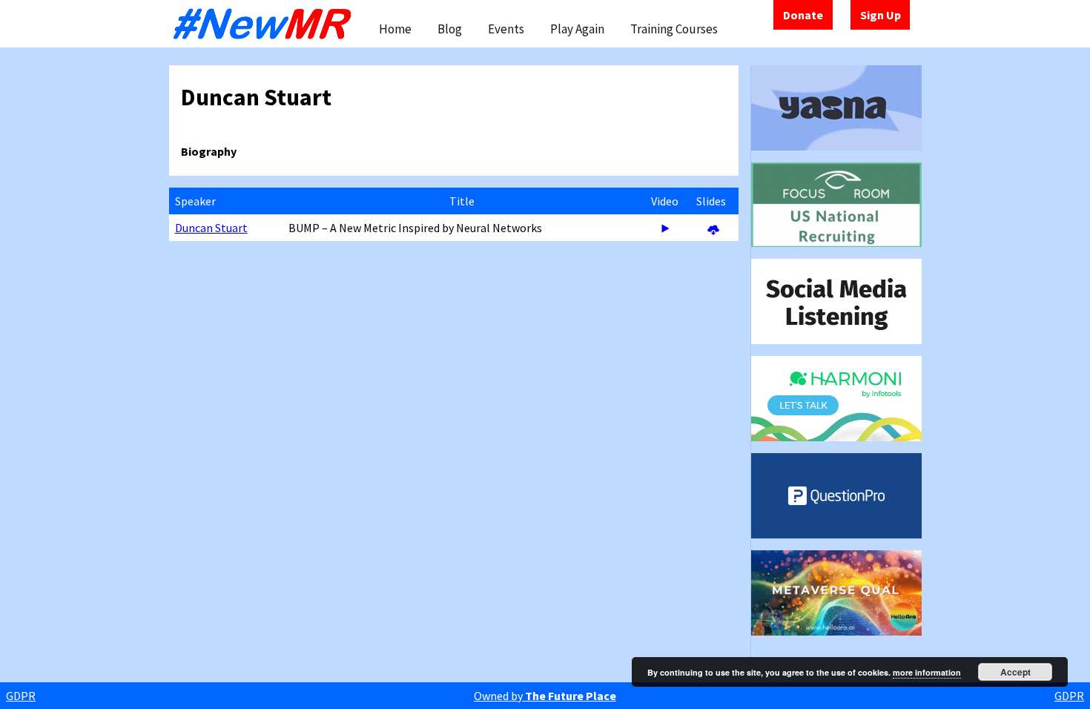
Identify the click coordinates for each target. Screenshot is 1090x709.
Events (506, 29)
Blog (449, 29)
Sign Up (880, 14)
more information (927, 672)
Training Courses (674, 29)
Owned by (545, 695)
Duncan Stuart (211, 227)
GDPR (21, 695)
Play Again (577, 29)
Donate (803, 14)
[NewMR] (266, 24)
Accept (1015, 672)
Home (395, 29)
